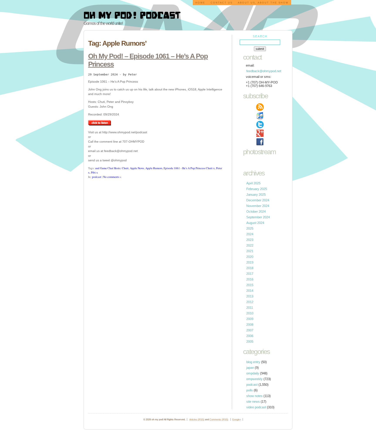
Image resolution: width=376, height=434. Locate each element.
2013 (249, 296)
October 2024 (256, 211)
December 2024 (257, 200)
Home (200, 2)
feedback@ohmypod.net (263, 71)
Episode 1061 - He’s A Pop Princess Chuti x (189, 168)
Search (260, 36)
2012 (249, 302)
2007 (249, 330)
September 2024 (258, 217)
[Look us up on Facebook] (260, 142)
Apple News (137, 168)
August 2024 (255, 223)
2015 (249, 285)
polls (249, 390)
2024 (249, 234)
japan (250, 367)
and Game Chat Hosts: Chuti (112, 168)
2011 (249, 307)
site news (253, 401)
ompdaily (252, 373)
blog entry (253, 362)
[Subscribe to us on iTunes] (260, 116)
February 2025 (256, 189)
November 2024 (257, 206)
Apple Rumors (153, 168)
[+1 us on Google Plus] (260, 133)
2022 (249, 245)
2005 (249, 341)
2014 (249, 290)
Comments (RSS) (219, 419)
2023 (249, 240)
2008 (249, 324)
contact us (222, 2)
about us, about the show (263, 2)
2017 (249, 273)
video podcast (256, 407)
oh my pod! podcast (132, 15)
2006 (249, 336)
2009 (249, 319)
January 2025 (256, 194)
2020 (249, 257)
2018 (249, 268)
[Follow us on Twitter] (260, 124)
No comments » (112, 177)
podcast (96, 177)
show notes (254, 396)
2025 (249, 228)
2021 (249, 251)
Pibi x (94, 172)
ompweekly (254, 379)
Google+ (236, 419)
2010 (249, 313)
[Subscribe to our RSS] (260, 107)
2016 (249, 279)
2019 (249, 262)
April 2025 (253, 183)
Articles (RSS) (196, 419)
